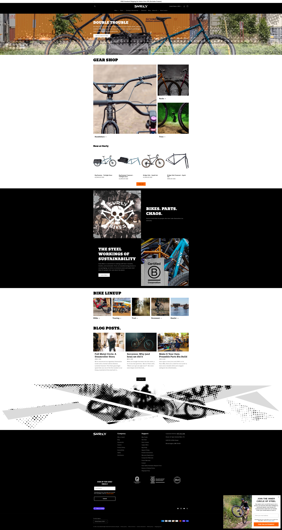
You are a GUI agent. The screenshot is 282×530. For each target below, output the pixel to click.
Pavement (155, 318)
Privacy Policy (121, 447)
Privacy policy (124, 526)
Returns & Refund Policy (148, 468)
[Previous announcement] (93, 1)
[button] (94, 6)
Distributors (120, 455)
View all (141, 184)
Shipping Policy (146, 470)
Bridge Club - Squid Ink (150, 175)
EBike (95, 318)
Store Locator (145, 442)
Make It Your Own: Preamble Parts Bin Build (173, 355)
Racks (161, 99)
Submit (105, 498)
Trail (134, 318)
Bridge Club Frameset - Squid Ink (176, 176)
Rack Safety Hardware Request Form (152, 465)
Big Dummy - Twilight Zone (103, 175)
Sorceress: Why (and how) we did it (138, 355)
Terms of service (131, 526)
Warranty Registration (148, 455)
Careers (119, 445)
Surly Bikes (99, 526)
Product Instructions (147, 452)
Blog (118, 439)
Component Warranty (147, 457)
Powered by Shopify (114, 526)
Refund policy (150, 526)
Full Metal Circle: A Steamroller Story (105, 355)
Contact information (141, 526)
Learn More (104, 275)
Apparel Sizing (145, 450)
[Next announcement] (188, 1)
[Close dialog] (278, 497)
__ (141, 406)
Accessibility (120, 450)
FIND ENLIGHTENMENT (266, 524)
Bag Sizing (144, 447)
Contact (144, 463)
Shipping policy (158, 526)
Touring (116, 318)
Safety (119, 452)
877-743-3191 (181, 433)
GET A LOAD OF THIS (101, 35)
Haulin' (174, 318)
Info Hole (144, 439)
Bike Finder (145, 437)
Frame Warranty (146, 460)
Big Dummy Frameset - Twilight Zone (126, 176)
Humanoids (120, 442)
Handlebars (100, 137)
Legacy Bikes (145, 445)
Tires (161, 137)
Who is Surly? (121, 437)
